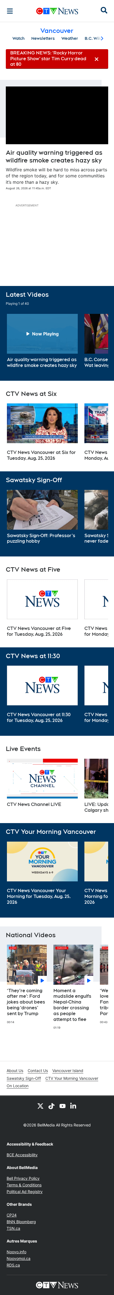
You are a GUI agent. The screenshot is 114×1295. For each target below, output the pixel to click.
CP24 (12, 1215)
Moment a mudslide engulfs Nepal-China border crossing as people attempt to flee (72, 1005)
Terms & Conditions (24, 1185)
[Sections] (9, 11)
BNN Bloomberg (21, 1221)
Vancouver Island (67, 1070)
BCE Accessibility (22, 1154)
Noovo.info (16, 1251)
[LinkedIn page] (73, 1105)
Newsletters (43, 38)
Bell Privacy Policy (23, 1178)
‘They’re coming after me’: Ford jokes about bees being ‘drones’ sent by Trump (26, 1002)
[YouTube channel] (62, 1105)
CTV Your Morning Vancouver (71, 1078)
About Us (15, 1070)
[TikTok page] (51, 1105)
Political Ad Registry (25, 1191)
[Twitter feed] (40, 1105)
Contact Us (38, 1070)
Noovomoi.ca (18, 1258)
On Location (17, 1085)
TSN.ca (13, 1228)
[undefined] (42, 341)
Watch (18, 38)
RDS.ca (13, 1265)
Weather (69, 38)
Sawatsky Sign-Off (24, 1078)
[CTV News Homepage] (57, 11)
